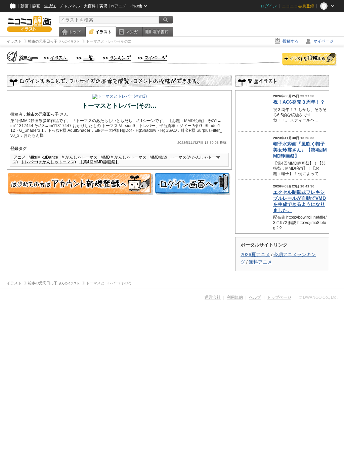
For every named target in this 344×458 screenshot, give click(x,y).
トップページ (279, 297)
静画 (36, 6)
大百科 (90, 6)
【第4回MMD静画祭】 (99, 162)
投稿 (309, 59)
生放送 (50, 6)
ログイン (269, 6)
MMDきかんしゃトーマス (123, 157)
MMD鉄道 (158, 157)
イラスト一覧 (86, 58)
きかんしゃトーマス (79, 157)
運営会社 (213, 297)
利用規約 (235, 297)
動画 (24, 6)
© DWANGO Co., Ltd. (318, 297)
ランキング (117, 58)
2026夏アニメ (255, 254)
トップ (75, 32)
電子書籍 (161, 32)
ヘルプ (255, 297)
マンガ (132, 32)
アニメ (19, 157)
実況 (103, 6)
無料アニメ (260, 262)
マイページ (323, 41)
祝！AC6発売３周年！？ (299, 102)
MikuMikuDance (43, 157)
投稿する (291, 41)
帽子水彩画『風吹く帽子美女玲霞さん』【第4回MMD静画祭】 (300, 150)
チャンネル (70, 6)
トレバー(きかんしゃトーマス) (48, 162)
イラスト (103, 32)
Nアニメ (118, 6)
